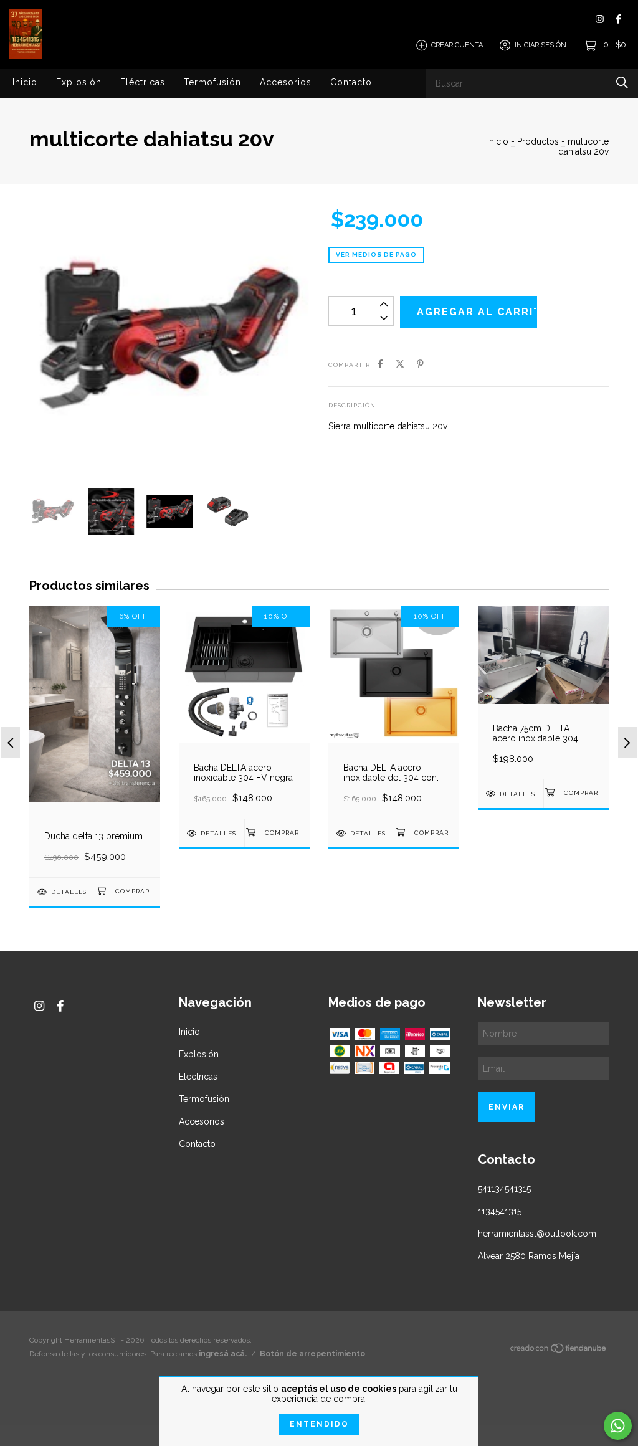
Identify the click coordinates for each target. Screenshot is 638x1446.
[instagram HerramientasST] (600, 19)
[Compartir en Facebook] (380, 364)
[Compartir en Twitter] (400, 364)
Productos (538, 141)
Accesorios (286, 82)
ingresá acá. (223, 1353)
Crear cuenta (457, 45)
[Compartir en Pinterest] (420, 364)
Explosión (79, 82)
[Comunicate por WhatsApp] (618, 1426)
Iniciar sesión (540, 45)
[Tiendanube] (559, 1351)
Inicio (24, 82)
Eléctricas (142, 82)
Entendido (319, 1424)
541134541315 (504, 1189)
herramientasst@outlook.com (537, 1234)
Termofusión (212, 82)
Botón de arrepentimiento (312, 1353)
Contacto (351, 82)
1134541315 (499, 1211)
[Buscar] (622, 82)
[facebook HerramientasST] (618, 19)
